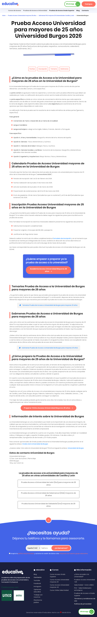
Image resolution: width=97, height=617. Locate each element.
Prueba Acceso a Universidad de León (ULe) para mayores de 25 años (48, 483)
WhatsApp (70, 4)
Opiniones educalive (37, 590)
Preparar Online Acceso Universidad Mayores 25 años (47, 408)
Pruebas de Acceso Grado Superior (61, 10)
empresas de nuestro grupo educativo (73, 553)
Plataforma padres (38, 601)
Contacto (37, 577)
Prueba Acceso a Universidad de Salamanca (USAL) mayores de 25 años (48, 494)
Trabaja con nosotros (38, 596)
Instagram (37, 586)
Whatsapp (84, 611)
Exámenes (64, 69)
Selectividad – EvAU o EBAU (84, 585)
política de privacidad (26, 553)
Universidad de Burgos (76, 448)
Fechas (32, 69)
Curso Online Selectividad (59, 590)
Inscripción (43, 69)
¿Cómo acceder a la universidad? (81, 575)
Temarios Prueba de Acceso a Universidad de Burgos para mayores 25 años (49, 305)
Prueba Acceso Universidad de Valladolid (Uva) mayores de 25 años (48, 505)
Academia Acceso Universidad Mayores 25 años (48, 270)
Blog (78, 10)
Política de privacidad (82, 604)
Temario (54, 69)
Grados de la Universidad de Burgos (35, 444)
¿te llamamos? (61, 548)
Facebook (37, 583)
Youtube (37, 580)
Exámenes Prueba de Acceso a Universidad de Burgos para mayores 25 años (50, 348)
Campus (88, 4)
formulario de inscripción (62, 238)
